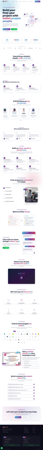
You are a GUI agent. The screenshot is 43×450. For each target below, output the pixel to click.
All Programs (34, 432)
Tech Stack (20, 1)
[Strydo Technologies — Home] (5, 1)
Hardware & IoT (27, 331)
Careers (28, 1)
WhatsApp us (6, 247)
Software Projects (26, 428)
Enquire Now (37, 1)
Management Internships (26, 432)
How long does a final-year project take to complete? (15, 384)
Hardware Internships (26, 431)
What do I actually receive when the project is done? (15, 387)
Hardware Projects (26, 429)
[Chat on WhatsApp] (2, 448)
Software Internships (26, 430)
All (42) (14, 331)
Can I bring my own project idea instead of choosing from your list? (17, 390)
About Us (14, 1)
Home (11, 1)
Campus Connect (25, 1)
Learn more (5, 71)
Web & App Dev (23, 331)
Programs (17, 1)
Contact (31, 1)
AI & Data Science (18, 331)
